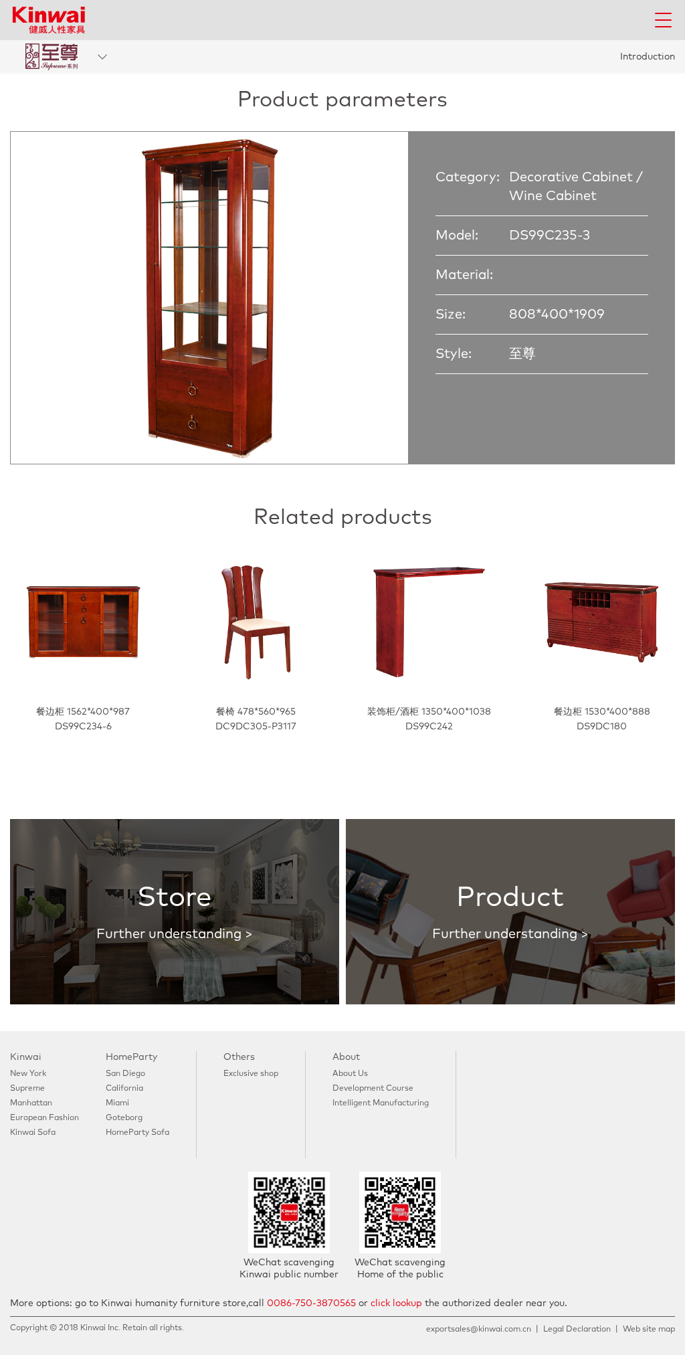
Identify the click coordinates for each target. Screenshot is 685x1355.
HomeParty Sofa (137, 1133)
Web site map (649, 1330)
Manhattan (31, 1103)
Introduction (647, 57)
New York (28, 1074)
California (124, 1089)
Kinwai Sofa (33, 1133)
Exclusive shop (250, 1074)
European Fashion (44, 1118)
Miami (117, 1103)
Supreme (27, 1089)
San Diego (125, 1074)
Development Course (372, 1089)
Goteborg (124, 1118)
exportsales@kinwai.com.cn (478, 1330)
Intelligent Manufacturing (380, 1103)
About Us (350, 1074)
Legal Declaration (577, 1330)
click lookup (396, 1303)
